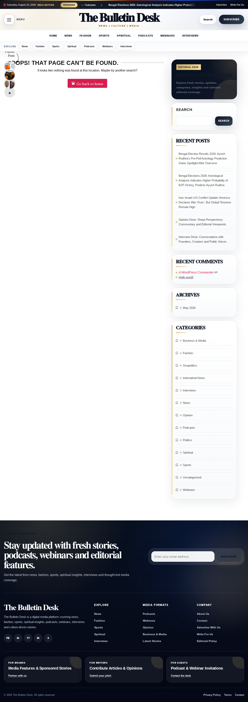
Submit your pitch (100, 675)
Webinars (167, 35)
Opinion (188, 415)
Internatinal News (194, 378)
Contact (202, 620)
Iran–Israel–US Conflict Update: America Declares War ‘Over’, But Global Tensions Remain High (205, 202)
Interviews (190, 35)
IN (38, 638)
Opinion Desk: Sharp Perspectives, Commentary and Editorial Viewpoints (202, 222)
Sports (104, 35)
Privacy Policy (212, 694)
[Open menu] (9, 19)
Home (53, 35)
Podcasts (145, 35)
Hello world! (186, 277)
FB (7, 638)
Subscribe (231, 19)
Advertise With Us (208, 627)
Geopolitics (190, 365)
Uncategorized (192, 477)
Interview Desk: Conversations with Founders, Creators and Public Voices (202, 239)
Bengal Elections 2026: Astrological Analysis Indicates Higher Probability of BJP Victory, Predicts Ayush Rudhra (153, 5)
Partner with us (17, 675)
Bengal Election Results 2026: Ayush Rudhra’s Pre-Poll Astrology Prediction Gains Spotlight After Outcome (203, 158)
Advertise (221, 4)
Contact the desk (181, 675)
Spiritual (124, 35)
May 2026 (189, 307)
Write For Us (237, 4)
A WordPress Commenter (196, 272)
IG (18, 638)
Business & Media (194, 340)
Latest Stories (152, 641)
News (68, 35)
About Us (203, 613)
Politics (187, 440)
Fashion (85, 35)
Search (184, 110)
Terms (228, 694)
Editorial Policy (207, 641)
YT (28, 638)
